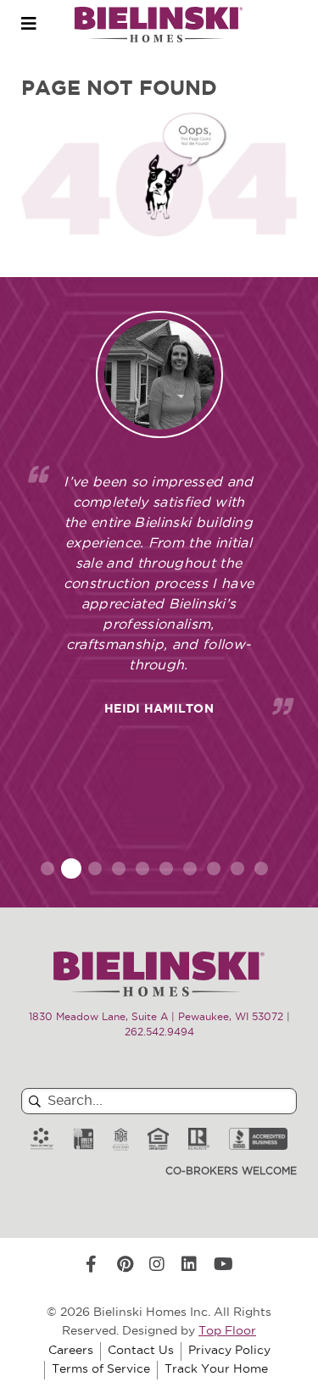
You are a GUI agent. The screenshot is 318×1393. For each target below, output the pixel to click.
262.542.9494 (159, 1033)
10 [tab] (261, 868)
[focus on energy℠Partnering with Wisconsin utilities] (42, 1139)
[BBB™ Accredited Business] (258, 1139)
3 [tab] (95, 868)
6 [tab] (166, 868)
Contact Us (141, 1351)
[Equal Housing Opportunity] (158, 1139)
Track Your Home (216, 1369)
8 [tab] (213, 868)
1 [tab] (47, 868)
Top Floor (227, 1331)
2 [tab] (70, 868)
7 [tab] (190, 868)
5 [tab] (142, 868)
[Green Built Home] (83, 1139)
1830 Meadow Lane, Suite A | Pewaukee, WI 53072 (156, 1018)
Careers (70, 1351)
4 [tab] (118, 868)
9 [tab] (237, 868)
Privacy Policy (229, 1351)
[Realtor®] (198, 1139)
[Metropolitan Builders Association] (121, 1139)
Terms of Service (101, 1369)
